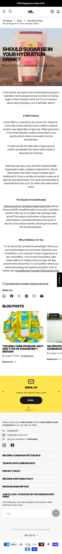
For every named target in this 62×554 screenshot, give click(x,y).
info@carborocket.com (17, 435)
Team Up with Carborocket (18, 463)
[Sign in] (52, 11)
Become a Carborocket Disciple (21, 455)
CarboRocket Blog (35, 20)
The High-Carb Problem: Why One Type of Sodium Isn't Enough (22, 349)
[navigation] (33, 407)
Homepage (7, 20)
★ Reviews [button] (59, 279)
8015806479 (12, 431)
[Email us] (31, 381)
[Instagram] (4, 445)
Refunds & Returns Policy (17, 478)
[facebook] (12, 445)
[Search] (10, 11)
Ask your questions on (22, 439)
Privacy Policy (11, 471)
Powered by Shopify (41, 529)
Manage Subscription (15, 486)
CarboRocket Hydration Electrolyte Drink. (37, 270)
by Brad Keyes (27, 356)
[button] (3, 391)
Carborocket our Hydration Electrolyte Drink (27, 206)
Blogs (19, 20)
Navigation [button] (4, 11)
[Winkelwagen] (58, 11)
